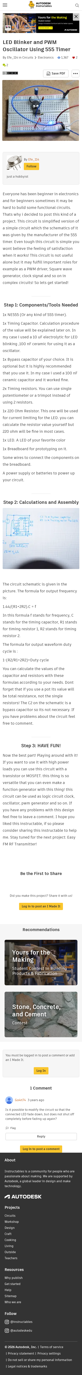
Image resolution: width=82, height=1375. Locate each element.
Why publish (14, 1278)
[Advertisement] (41, 23)
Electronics (46, 58)
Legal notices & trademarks (27, 1366)
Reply (41, 1136)
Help (8, 1290)
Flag (13, 1128)
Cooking (10, 1240)
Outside (10, 1252)
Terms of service (52, 1347)
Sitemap (11, 1296)
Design (10, 1228)
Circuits (27, 58)
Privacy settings (49, 1353)
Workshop (12, 1222)
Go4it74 (20, 1100)
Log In (41, 1070)
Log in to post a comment (41, 1149)
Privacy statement (21, 1353)
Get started (13, 1284)
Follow (31, 166)
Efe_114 (12, 58)
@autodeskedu (21, 1330)
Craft (8, 1234)
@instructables (21, 1322)
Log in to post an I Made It (41, 906)
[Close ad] (76, 17)
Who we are (13, 1302)
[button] (5, 5)
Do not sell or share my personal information (40, 1360)
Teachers (11, 1258)
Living (9, 1246)
